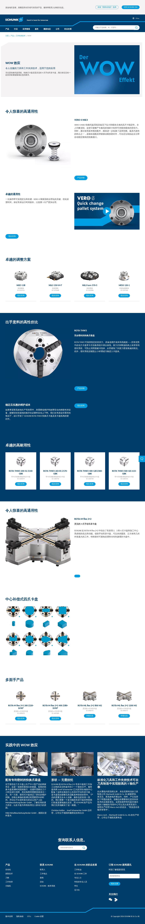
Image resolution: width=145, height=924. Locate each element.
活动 (42, 882)
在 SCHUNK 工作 (80, 874)
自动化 (8, 870)
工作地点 (43, 874)
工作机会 (78, 870)
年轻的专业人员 (80, 882)
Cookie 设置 (39, 916)
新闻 (42, 878)
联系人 (42, 870)
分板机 (8, 886)
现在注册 (114, 884)
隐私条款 (20, 916)
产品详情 (81, 178)
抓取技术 (9, 874)
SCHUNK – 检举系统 (47, 886)
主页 (7, 36)
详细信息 (89, 716)
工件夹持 (9, 882)
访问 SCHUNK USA (130, 7)
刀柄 (7, 878)
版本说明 (9, 916)
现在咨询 (12, 236)
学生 (76, 886)
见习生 (77, 890)
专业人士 (78, 878)
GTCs (29, 916)
